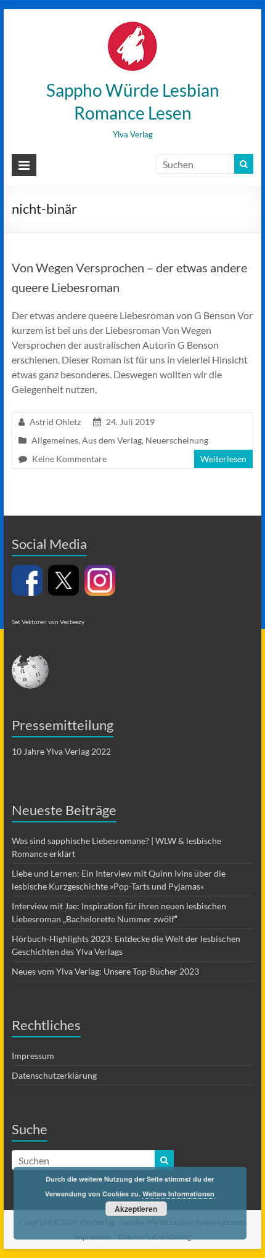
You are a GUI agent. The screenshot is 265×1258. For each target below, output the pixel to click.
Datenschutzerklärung (54, 1075)
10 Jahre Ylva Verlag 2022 (61, 751)
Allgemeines (54, 440)
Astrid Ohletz (55, 421)
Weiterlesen (223, 458)
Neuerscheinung (176, 440)
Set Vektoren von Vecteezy (48, 621)
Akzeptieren (136, 1208)
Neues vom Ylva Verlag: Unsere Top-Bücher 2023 (105, 971)
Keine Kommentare (69, 458)
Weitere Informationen (178, 1193)
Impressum (33, 1055)
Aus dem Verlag (112, 440)
